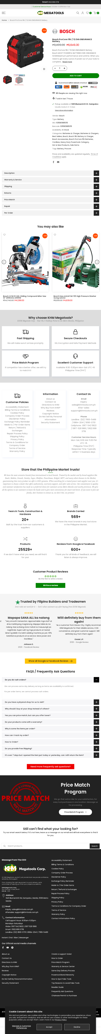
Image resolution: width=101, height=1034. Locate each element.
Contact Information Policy (63, 918)
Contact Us (50, 401)
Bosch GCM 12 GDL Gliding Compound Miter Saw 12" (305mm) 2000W (24, 297)
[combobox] (49, 846)
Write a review (50, 585)
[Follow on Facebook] (3, 947)
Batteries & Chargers (89, 133)
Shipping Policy (17, 436)
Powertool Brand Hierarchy (62, 975)
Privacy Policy (61, 1020)
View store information (64, 110)
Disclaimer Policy (17, 418)
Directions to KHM (50, 404)
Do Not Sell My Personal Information (50, 418)
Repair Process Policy (17, 433)
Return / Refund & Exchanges (17, 429)
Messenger (24, 937)
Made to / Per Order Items (17, 424)
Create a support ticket (61, 954)
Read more (67, 62)
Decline (77, 1027)
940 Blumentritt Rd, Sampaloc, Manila (55, 7)
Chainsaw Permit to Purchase (64, 995)
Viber (16, 937)
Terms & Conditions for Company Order (17, 444)
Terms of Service (17, 448)
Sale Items (74, 145)
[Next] (97, 262)
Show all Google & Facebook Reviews (48, 660)
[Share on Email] (58, 162)
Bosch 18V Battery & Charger (81, 136)
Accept (49, 1027)
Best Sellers (57, 136)
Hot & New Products (60, 145)
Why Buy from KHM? (50, 407)
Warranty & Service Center (63, 966)
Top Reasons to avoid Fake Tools (65, 983)
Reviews (50, 410)
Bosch (62, 115)
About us (50, 398)
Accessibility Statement (17, 407)
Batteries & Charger (71, 133)
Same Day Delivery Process (63, 971)
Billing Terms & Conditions (17, 410)
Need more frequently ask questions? (51, 766)
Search (95, 846)
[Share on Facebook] (53, 162)
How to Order (57, 958)
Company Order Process (17, 415)
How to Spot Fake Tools (61, 979)
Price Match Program (74, 812)
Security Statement (50, 422)
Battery (61, 119)
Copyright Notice (50, 413)
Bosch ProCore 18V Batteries (81, 139)
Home (4, 20)
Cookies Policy (17, 412)
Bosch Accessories (60, 139)
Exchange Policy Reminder (17, 421)
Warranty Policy (17, 451)
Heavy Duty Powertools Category (75, 142)
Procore (68, 148)
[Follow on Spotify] (12, 947)
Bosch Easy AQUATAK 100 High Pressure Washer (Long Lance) (75, 297)
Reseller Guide (57, 987)
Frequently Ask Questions (62, 991)
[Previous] (4, 262)
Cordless (56, 142)
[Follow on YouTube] (8, 947)
